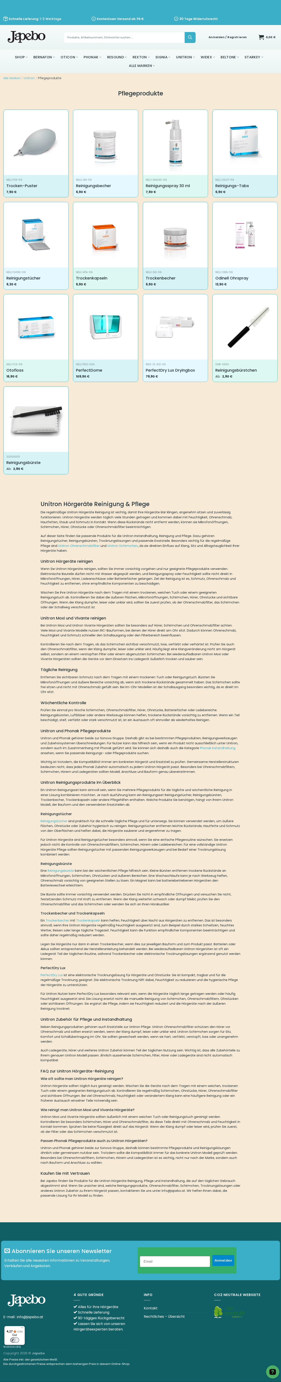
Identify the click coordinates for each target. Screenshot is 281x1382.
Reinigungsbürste (23, 462)
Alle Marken (140, 65)
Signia (161, 57)
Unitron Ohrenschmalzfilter (79, 546)
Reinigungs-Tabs (232, 185)
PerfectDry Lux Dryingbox (170, 370)
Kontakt (151, 1308)
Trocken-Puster (22, 185)
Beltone (228, 57)
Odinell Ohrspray (231, 278)
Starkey (252, 57)
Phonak (91, 57)
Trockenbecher (161, 278)
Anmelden (223, 1260)
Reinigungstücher (23, 278)
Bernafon (42, 57)
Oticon (68, 57)
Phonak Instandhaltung (217, 748)
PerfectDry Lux (52, 975)
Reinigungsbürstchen (236, 370)
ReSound (115, 57)
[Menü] (22, 1328)
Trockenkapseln (91, 278)
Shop (20, 57)
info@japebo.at (30, 1316)
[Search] (190, 37)
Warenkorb (12, 1347)
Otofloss (14, 370)
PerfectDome (89, 370)
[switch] (14, 1340)
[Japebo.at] (27, 37)
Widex (206, 57)
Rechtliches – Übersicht (164, 1316)
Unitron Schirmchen (122, 546)
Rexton (140, 57)
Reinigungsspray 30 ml (168, 185)
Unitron (184, 57)
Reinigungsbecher (93, 185)
